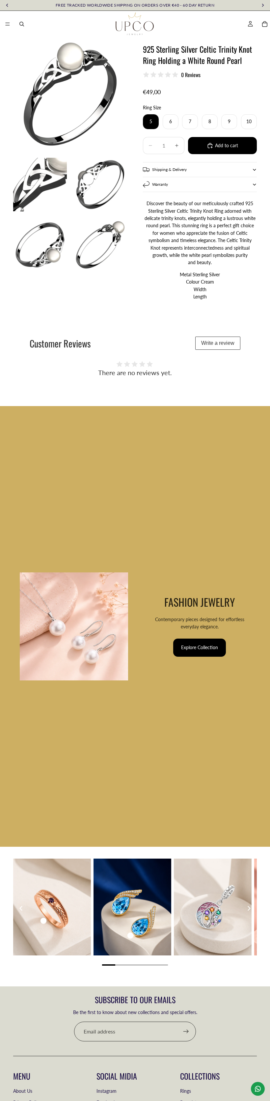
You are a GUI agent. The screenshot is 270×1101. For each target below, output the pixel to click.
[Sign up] (186, 1031)
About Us (22, 1091)
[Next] (249, 908)
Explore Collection (199, 647)
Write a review (217, 343)
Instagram (106, 1091)
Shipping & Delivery (169, 169)
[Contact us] (258, 1089)
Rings (185, 1091)
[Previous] (21, 908)
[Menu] (7, 24)
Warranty (160, 184)
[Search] (21, 24)
